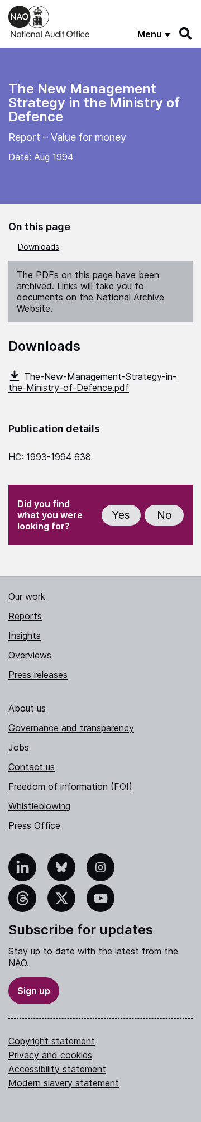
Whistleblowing (39, 805)
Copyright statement (51, 1041)
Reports (25, 616)
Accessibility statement (57, 1069)
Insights (24, 635)
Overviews (29, 655)
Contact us (31, 766)
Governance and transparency (71, 727)
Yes (121, 515)
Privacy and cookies (50, 1055)
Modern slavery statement (63, 1082)
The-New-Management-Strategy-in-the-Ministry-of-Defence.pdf (92, 382)
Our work (26, 596)
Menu (149, 34)
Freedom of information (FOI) (70, 786)
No (164, 515)
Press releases (38, 674)
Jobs (18, 747)
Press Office (34, 825)
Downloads (38, 246)
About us (27, 708)
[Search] (186, 33)
